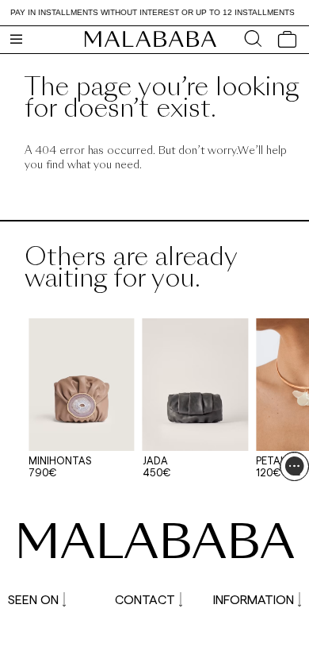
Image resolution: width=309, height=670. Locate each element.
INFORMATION (253, 598)
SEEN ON (33, 598)
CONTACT (145, 598)
